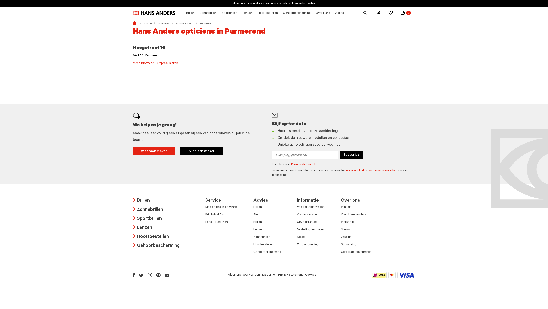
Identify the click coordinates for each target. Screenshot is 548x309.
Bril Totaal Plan (215, 215)
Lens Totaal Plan (216, 222)
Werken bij (348, 222)
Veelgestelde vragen (311, 207)
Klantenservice (307, 215)
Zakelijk (346, 237)
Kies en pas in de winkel (221, 207)
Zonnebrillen (148, 210)
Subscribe (351, 155)
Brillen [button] (190, 13)
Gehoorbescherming (156, 246)
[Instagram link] (150, 275)
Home (148, 23)
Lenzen (142, 228)
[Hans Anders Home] (154, 13)
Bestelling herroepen (311, 230)
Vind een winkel (201, 151)
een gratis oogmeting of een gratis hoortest (290, 3)
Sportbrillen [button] (229, 13)
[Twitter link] (141, 275)
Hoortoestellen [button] (268, 13)
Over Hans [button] (323, 13)
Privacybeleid (355, 171)
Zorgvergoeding (308, 245)
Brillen (141, 201)
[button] (378, 12)
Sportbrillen (147, 219)
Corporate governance (356, 252)
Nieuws (346, 230)
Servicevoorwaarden (382, 171)
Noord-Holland (184, 23)
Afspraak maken (154, 151)
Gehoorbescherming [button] (297, 13)
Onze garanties (307, 222)
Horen (257, 207)
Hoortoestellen (151, 237)
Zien (256, 215)
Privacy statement (303, 164)
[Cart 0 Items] (402, 12)
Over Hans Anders (353, 215)
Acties (301, 237)
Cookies (310, 275)
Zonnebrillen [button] (208, 13)
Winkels (346, 207)
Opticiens (163, 23)
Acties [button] (339, 13)
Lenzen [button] (248, 13)
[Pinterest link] (158, 275)
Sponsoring (348, 245)
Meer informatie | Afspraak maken (155, 63)
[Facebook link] (134, 275)
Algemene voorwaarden (244, 275)
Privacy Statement (290, 275)
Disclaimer (269, 275)
